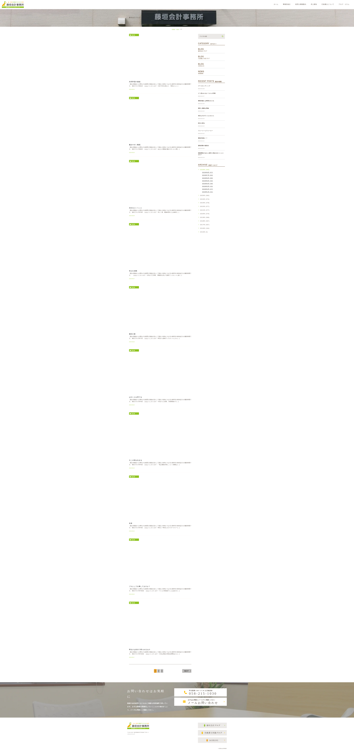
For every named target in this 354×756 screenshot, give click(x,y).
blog (133, 35)
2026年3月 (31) (207, 186)
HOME (173, 29)
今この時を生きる (135, 460)
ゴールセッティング (204, 86)
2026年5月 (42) (207, 180)
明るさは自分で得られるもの (139, 649)
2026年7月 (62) (207, 175)
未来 (130, 523)
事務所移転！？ (203, 138)
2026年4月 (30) (207, 183)
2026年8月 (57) (207, 172)
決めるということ (135, 208)
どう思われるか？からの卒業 (207, 93)
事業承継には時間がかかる (206, 100)
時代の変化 (201, 123)
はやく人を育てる (135, 397)
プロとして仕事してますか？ (139, 586)
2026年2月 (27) (207, 189)
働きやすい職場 (134, 145)
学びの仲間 (133, 271)
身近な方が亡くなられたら (206, 115)
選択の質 (132, 334)
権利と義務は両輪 (203, 108)
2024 (177, 29)
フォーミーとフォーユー (205, 130)
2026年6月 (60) (207, 178)
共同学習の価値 (134, 81)
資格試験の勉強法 (203, 145)
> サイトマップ (131, 734)
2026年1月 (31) (207, 192)
